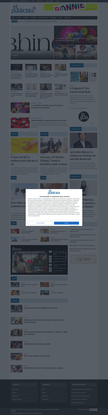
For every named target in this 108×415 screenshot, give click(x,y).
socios (41, 198)
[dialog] (54, 207)
